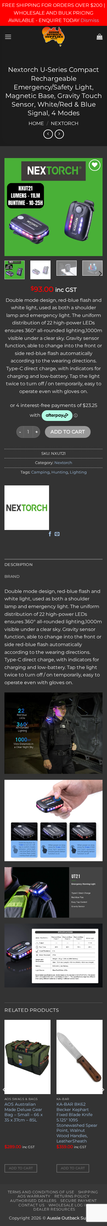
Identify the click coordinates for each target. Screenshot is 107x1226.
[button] (8, 36)
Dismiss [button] (90, 20)
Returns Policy (72, 1196)
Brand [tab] (12, 576)
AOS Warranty (34, 1196)
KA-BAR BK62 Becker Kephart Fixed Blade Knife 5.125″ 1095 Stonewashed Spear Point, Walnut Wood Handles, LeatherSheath (76, 1122)
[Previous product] (59, 134)
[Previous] (14, 207)
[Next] (93, 207)
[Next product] (48, 134)
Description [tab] (18, 564)
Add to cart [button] (21, 1168)
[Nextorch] (26, 507)
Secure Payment (78, 1200)
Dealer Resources (54, 1209)
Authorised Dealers (33, 1200)
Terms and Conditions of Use (41, 1192)
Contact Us (31, 1205)
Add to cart (68, 432)
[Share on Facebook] (50, 534)
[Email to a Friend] (57, 534)
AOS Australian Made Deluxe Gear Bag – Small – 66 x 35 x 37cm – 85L (23, 1112)
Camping (40, 472)
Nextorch (64, 123)
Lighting (78, 472)
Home (36, 123)
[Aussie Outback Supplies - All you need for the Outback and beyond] (53, 37)
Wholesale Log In (68, 1205)
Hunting (59, 472)
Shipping (88, 1192)
